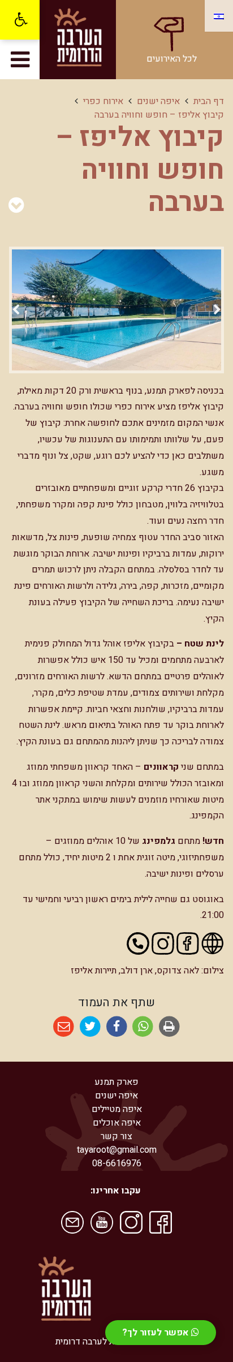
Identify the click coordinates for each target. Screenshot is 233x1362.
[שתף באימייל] (63, 1027)
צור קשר (116, 1136)
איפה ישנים (116, 1095)
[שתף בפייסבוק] (117, 1027)
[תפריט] (20, 59)
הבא (16, 312)
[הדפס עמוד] (169, 1027)
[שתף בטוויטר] (90, 1027)
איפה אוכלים (117, 1123)
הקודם (217, 312)
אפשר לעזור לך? (156, 1332)
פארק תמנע (116, 1082)
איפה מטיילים (117, 1109)
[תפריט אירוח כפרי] (16, 205)
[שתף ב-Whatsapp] (143, 1027)
